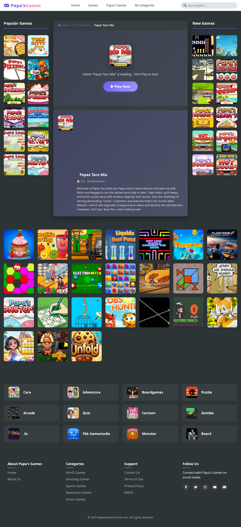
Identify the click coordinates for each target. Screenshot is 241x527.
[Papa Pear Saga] (226, 45)
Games (93, 5)
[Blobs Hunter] (120, 312)
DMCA (128, 492)
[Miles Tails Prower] (222, 312)
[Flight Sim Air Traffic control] (222, 245)
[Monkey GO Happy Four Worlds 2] (53, 346)
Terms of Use (133, 479)
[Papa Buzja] (38, 69)
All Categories (144, 5)
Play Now (122, 86)
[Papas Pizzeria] (14, 69)
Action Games (76, 499)
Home (75, 5)
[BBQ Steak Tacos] (14, 45)
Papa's (26, 5)
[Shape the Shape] (188, 278)
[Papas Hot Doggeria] (226, 164)
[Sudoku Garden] (19, 346)
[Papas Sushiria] (226, 69)
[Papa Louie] (14, 141)
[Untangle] (154, 312)
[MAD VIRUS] (19, 278)
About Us (14, 479)
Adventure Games (79, 492)
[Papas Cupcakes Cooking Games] (19, 245)
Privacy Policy (133, 486)
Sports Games (76, 486)
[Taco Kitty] (38, 45)
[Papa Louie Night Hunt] (203, 45)
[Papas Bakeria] (226, 117)
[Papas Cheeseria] (203, 117)
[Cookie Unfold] (87, 346)
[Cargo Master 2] (87, 245)
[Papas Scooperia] (203, 164)
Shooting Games (78, 479)
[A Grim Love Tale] (188, 312)
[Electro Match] (87, 278)
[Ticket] (222, 278)
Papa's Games (116, 5)
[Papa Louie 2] (38, 117)
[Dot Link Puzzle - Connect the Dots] (154, 245)
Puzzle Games (81, 25)
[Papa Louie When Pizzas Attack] (14, 164)
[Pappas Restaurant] (53, 278)
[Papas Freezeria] (226, 93)
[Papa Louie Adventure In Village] (203, 93)
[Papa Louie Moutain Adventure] (203, 69)
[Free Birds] (87, 312)
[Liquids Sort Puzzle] (120, 245)
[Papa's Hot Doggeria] (203, 141)
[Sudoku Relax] (53, 312)
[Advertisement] (130, 143)
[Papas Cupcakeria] (38, 93)
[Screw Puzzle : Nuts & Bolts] (154, 278)
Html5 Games (75, 473)
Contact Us (132, 473)
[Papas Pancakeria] (14, 93)
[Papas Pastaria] (38, 141)
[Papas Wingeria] (14, 117)
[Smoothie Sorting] (53, 245)
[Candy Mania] (120, 278)
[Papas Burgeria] (226, 141)
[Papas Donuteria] (38, 164)
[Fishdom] (188, 245)
